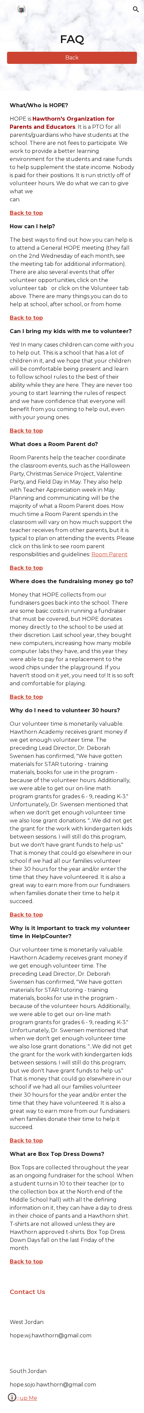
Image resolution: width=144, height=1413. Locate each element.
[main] (72, 39)
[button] (8, 9)
